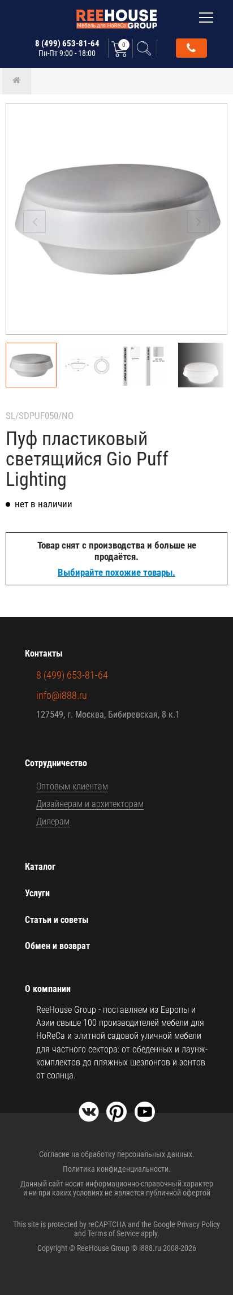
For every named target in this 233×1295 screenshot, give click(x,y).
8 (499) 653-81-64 (67, 48)
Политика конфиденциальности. (117, 1168)
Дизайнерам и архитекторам (90, 803)
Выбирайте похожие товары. (116, 572)
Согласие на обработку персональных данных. (117, 1154)
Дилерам (53, 821)
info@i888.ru (61, 695)
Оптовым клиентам (72, 786)
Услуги (37, 893)
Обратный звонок (191, 48)
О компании (48, 988)
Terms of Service (113, 1233)
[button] (198, 221)
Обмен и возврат (57, 945)
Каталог (40, 866)
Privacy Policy (198, 1224)
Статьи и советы (57, 919)
